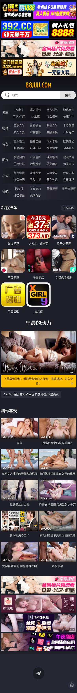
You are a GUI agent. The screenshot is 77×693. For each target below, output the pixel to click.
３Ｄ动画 (68, 125)
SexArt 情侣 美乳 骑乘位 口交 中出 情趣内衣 (31, 394)
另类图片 (68, 164)
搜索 (68, 95)
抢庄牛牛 (68, 116)
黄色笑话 (52, 179)
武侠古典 (68, 173)
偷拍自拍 (35, 141)
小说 (5, 175)
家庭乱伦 (35, 173)
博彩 (5, 112)
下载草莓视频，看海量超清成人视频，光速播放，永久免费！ (38, 381)
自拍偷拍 (35, 125)
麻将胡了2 (19, 116)
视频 (5, 128)
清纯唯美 (35, 164)
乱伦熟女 (52, 148)
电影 (5, 144)
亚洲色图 (35, 157)
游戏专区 (68, 110)
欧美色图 (52, 157)
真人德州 (35, 110)
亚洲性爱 (19, 141)
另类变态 (68, 148)
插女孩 (19, 188)
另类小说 (35, 179)
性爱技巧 (68, 179)
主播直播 (52, 132)
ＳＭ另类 (68, 132)
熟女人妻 (19, 132)
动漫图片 (68, 157)
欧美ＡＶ (52, 125)
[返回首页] (72, 685)
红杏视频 (19, 195)
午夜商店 (35, 188)
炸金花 (35, 116)
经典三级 (35, 148)
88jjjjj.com (38, 85)
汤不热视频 (69, 188)
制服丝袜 (19, 148)
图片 (5, 160)
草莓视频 (52, 188)
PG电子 (19, 110)
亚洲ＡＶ (19, 125)
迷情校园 (19, 179)
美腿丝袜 (19, 164)
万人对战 (52, 110)
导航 (5, 191)
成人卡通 (52, 141)
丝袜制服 (35, 132)
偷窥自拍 (19, 157)
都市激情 (19, 173)
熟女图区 (52, 164)
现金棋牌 (52, 116)
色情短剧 (35, 195)
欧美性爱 (68, 141)
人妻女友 (52, 173)
